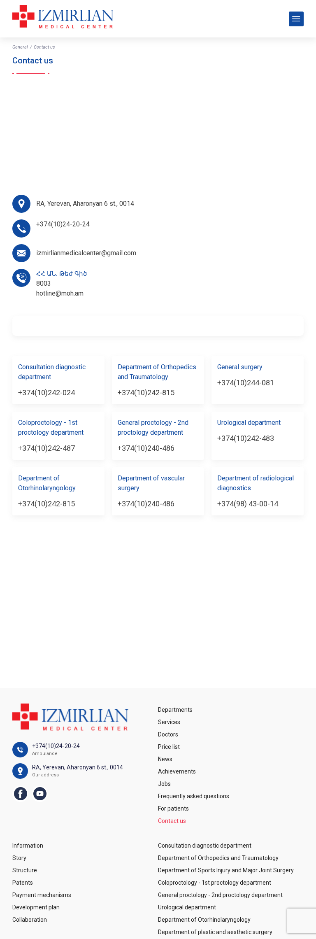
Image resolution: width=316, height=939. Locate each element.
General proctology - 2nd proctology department (220, 895)
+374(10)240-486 (146, 448)
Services (169, 722)
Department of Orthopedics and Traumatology (218, 858)
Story (19, 858)
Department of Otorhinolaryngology (204, 919)
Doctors (168, 734)
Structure (24, 870)
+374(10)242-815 (146, 392)
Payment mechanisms (41, 895)
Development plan (36, 907)
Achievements (177, 771)
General (20, 47)
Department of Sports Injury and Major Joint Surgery (226, 870)
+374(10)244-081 (245, 382)
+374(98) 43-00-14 (247, 503)
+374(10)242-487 (46, 448)
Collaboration (29, 919)
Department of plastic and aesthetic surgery (215, 932)
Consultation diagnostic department (204, 845)
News (165, 759)
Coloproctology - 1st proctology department (214, 882)
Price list (169, 746)
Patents (22, 882)
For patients (173, 808)
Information (27, 845)
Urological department (187, 907)
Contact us (172, 821)
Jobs (164, 784)
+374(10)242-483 (245, 438)
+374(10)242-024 (46, 392)
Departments (175, 709)
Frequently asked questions (193, 796)
